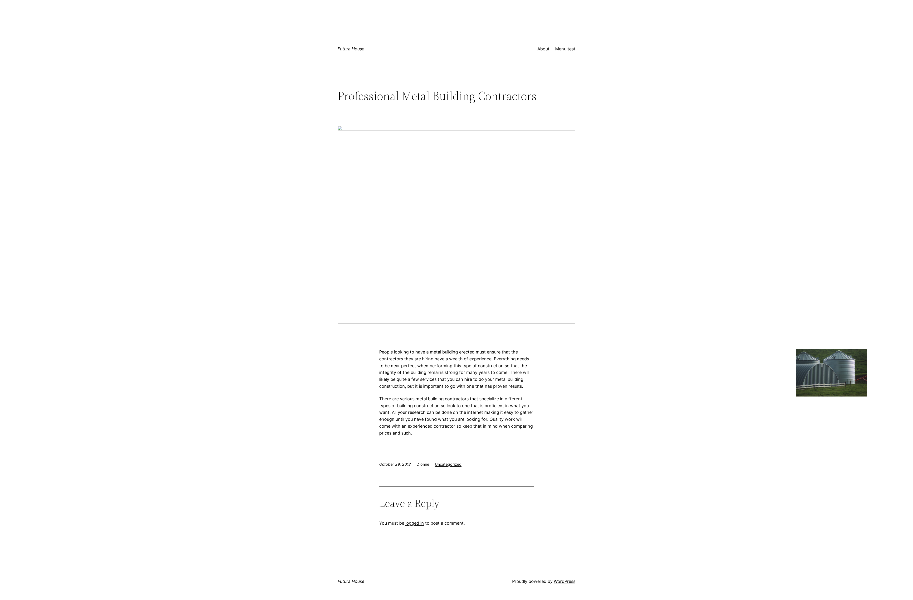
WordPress (564, 581)
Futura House (351, 48)
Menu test (565, 48)
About (543, 48)
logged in (414, 523)
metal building (430, 398)
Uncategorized (448, 464)
